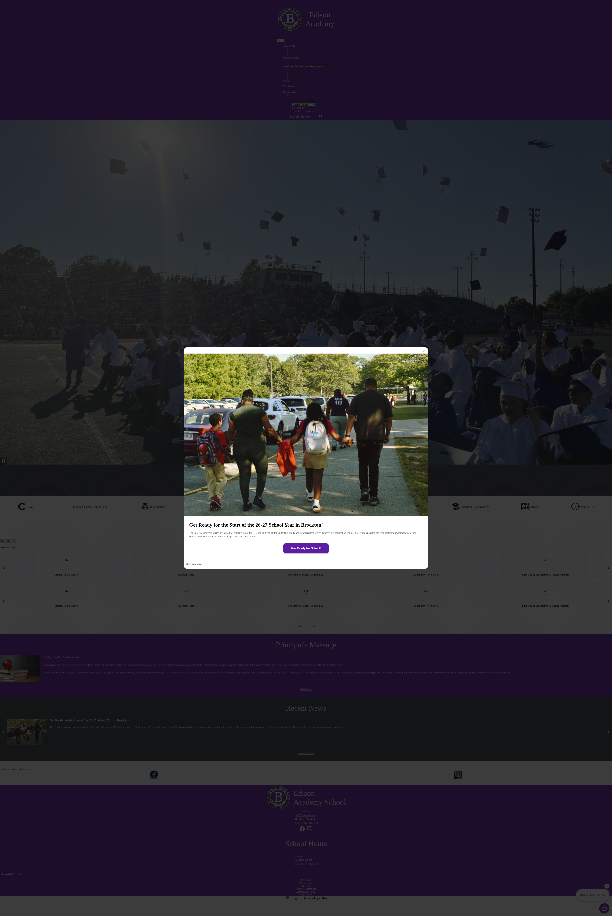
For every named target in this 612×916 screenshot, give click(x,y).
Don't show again (194, 564)
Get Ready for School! (306, 548)
